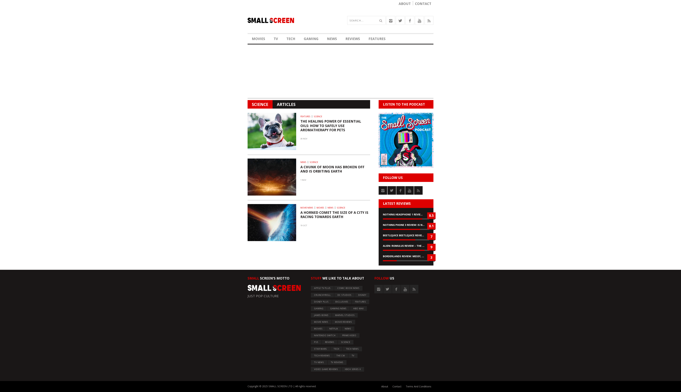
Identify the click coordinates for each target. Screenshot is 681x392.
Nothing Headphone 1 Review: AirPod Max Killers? (406, 214)
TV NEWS (319, 362)
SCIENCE (318, 116)
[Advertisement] (340, 73)
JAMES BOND (321, 315)
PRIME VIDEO (349, 335)
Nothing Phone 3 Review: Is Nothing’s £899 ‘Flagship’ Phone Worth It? (406, 225)
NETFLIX (333, 328)
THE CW (340, 355)
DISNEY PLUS (321, 301)
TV (276, 38)
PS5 (316, 342)
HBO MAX (358, 308)
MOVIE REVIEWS (343, 321)
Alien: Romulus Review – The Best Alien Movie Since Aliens (406, 245)
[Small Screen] (294, 20)
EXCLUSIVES (341, 301)
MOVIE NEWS (306, 207)
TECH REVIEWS (322, 355)
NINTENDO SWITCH (324, 335)
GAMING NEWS (338, 308)
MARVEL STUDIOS (345, 315)
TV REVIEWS (337, 362)
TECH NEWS (352, 348)
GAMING (311, 38)
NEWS (332, 38)
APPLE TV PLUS (322, 288)
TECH (290, 38)
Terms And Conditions (418, 386)
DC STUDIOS (344, 295)
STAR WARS (320, 348)
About (405, 3)
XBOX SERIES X (353, 369)
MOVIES (258, 38)
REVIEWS (352, 38)
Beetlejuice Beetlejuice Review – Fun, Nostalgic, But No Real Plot (406, 235)
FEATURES (377, 38)
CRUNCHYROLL (322, 295)
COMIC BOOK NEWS (348, 288)
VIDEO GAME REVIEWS (326, 369)
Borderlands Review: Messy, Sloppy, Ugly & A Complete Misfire (406, 256)
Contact (423, 3)
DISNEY (362, 295)
